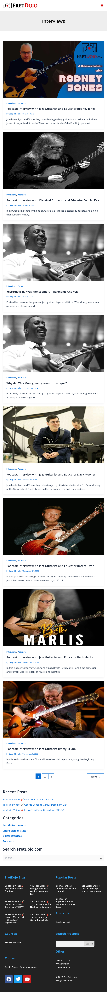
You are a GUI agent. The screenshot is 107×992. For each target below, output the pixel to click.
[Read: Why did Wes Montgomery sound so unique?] (53, 343)
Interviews (11, 103)
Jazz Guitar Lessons (14, 825)
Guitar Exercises (12, 836)
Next (95, 776)
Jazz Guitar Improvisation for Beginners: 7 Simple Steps (66, 902)
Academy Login (63, 922)
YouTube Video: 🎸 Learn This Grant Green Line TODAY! (33, 810)
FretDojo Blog (15, 877)
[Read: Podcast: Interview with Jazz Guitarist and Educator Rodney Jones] (53, 69)
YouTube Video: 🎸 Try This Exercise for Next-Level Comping (40, 904)
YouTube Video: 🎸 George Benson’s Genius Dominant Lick (35, 804)
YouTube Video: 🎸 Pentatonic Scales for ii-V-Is (28, 799)
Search (89, 943)
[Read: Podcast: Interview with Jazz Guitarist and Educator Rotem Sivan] (53, 526)
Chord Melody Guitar (15, 830)
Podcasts (22, 103)
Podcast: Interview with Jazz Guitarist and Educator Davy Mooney (51, 474)
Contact (11, 958)
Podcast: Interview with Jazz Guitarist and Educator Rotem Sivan (50, 566)
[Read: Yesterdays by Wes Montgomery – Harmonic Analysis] (53, 251)
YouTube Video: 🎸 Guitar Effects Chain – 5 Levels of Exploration (15, 918)
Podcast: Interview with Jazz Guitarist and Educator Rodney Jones (50, 109)
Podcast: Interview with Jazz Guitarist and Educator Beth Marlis (49, 657)
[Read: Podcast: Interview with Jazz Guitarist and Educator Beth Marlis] (53, 617)
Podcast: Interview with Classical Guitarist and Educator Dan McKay (52, 200)
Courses (11, 934)
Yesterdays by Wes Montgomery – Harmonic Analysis (42, 292)
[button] (102, 5)
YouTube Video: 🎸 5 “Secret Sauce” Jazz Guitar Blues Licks (40, 917)
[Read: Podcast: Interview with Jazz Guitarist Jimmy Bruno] (53, 709)
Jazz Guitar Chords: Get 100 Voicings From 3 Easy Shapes (91, 888)
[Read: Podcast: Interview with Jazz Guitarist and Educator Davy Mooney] (53, 434)
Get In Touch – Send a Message (21, 967)
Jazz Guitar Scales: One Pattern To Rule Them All (66, 888)
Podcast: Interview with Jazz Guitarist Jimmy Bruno (41, 749)
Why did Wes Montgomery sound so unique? (36, 383)
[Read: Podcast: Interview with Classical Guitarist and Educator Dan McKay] (53, 160)
